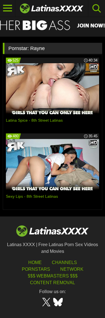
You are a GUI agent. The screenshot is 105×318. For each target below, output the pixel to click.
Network (71, 269)
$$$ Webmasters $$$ (53, 276)
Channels (64, 262)
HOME (35, 262)
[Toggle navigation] (7, 8)
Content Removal (52, 282)
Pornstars (36, 269)
